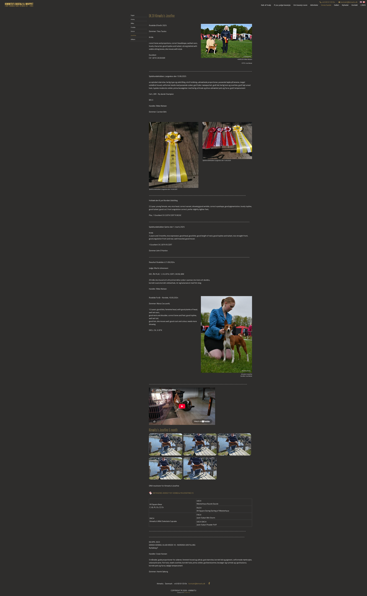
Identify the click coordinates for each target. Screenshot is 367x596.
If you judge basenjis (282, 5)
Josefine (133, 35)
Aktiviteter (314, 5)
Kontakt (355, 5)
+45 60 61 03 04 (328, 2)
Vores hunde (326, 5)
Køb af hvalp (266, 5)
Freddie (133, 27)
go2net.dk (187, 592)
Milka (132, 23)
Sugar (132, 15)
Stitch (133, 31)
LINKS (363, 5)
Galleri (336, 5)
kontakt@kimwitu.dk (348, 2)
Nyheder (345, 5)
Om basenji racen (300, 5)
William (133, 39)
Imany (133, 19)
